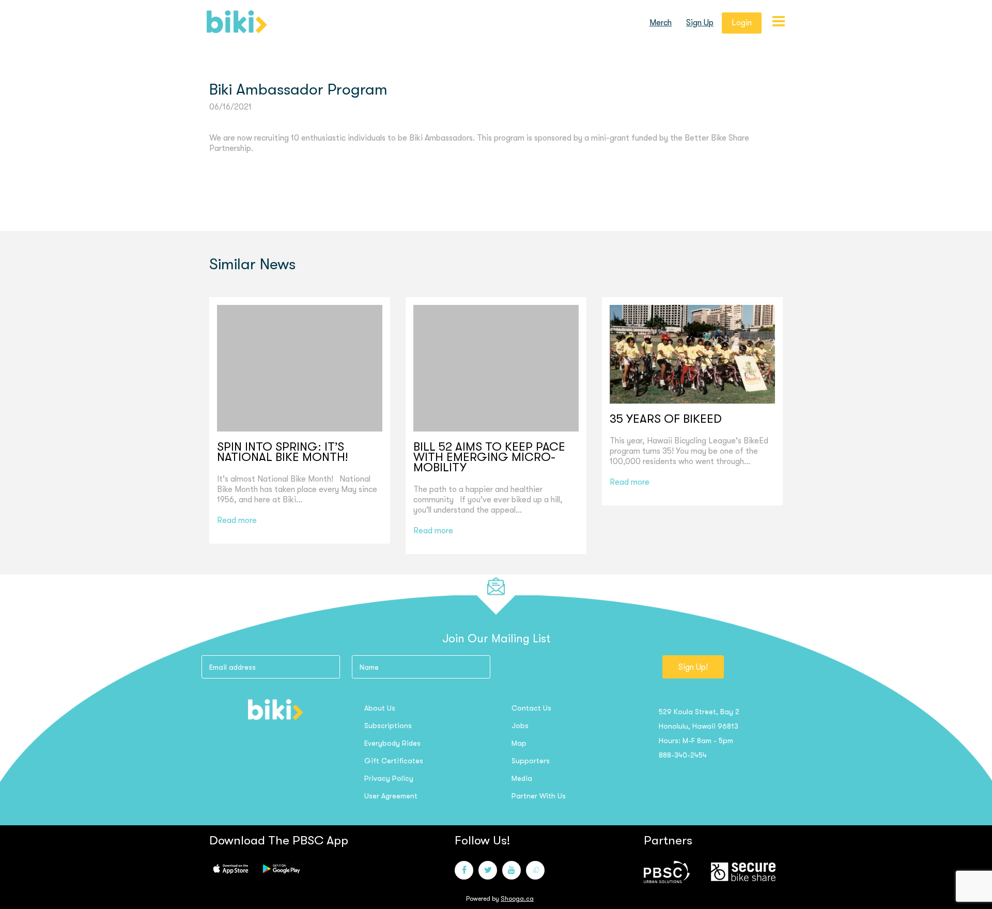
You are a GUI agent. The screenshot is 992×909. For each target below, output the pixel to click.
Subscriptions (388, 725)
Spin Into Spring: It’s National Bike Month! (282, 452)
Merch (660, 22)
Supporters (531, 761)
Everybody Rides (392, 743)
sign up (700, 22)
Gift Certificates (393, 761)
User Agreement (390, 796)
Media (522, 778)
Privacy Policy (388, 778)
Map (519, 743)
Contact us (531, 708)
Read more (237, 520)
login (742, 22)
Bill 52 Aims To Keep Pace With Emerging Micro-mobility (489, 457)
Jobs (520, 725)
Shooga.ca (517, 898)
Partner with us (539, 796)
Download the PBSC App (278, 840)
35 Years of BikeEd (666, 419)
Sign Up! (693, 667)
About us (379, 708)
